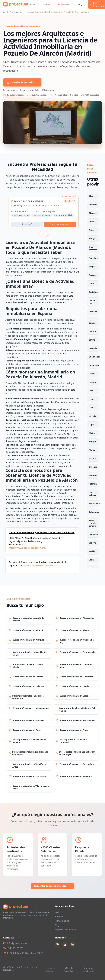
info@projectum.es (17, 943)
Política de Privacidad (68, 969)
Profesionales (64, 4)
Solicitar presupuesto (61, 224)
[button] (47, 234)
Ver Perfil (28, 224)
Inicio (32, 4)
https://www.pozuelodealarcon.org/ (27, 547)
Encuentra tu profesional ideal (50, 885)
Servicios (46, 4)
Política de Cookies (50, 969)
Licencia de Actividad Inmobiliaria (40, 565)
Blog (80, 4)
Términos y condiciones (88, 969)
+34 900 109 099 (15, 948)
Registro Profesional (65, 929)
